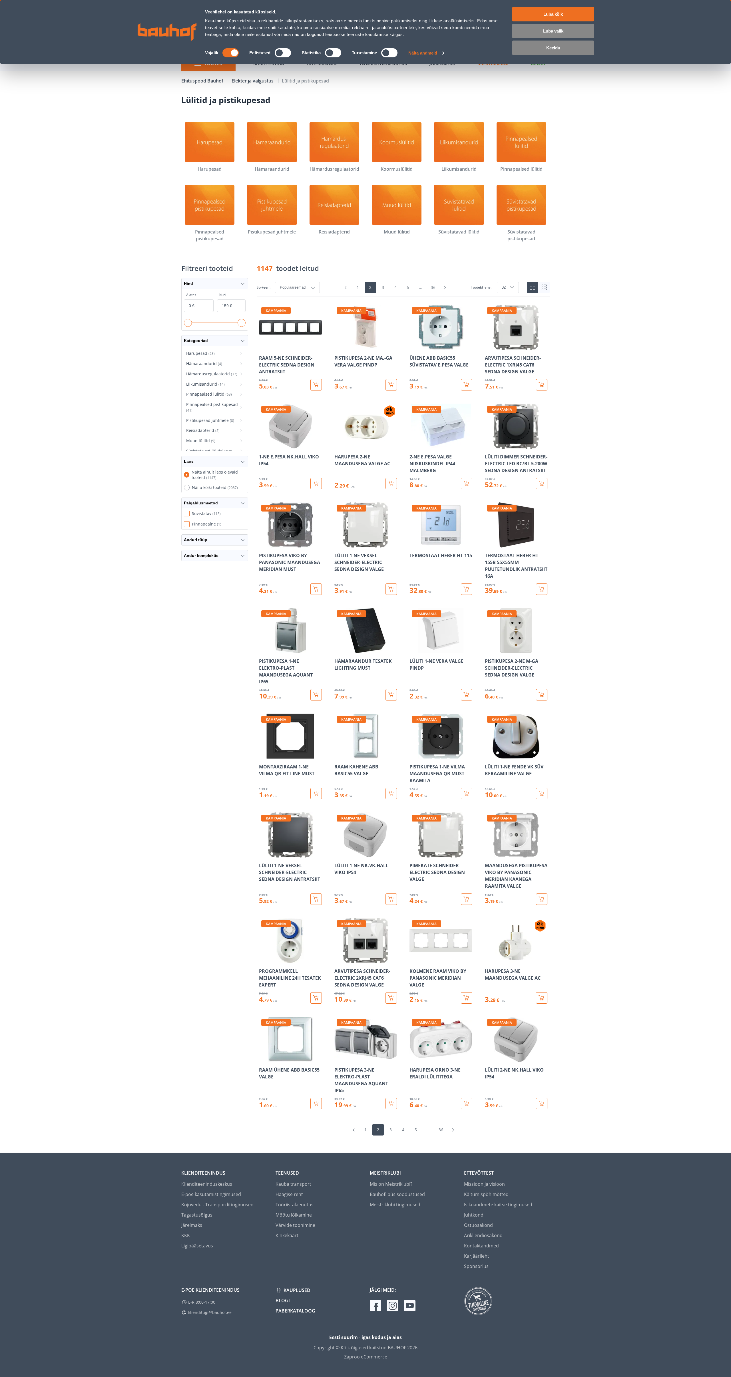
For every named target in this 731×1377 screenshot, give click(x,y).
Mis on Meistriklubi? (391, 1184)
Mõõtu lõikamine (294, 1215)
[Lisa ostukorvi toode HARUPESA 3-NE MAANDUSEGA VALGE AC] (541, 998)
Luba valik (553, 31)
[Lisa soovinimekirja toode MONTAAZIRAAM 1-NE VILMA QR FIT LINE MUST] (264, 755)
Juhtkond (473, 1215)
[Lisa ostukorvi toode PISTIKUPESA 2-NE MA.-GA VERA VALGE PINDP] (391, 384)
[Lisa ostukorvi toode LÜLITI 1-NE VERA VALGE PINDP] (466, 694)
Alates (191, 294)
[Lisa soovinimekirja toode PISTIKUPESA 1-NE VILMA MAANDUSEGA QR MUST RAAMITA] (414, 755)
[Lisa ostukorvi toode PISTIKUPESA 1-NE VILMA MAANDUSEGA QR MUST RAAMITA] (466, 793)
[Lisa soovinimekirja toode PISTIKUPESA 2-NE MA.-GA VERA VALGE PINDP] (339, 346)
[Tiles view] (532, 287)
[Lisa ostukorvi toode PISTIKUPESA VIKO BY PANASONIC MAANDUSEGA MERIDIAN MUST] (316, 589)
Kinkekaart (287, 1235)
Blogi (283, 1300)
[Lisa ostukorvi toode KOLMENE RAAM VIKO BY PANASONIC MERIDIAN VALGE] (466, 998)
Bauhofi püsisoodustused (397, 1194)
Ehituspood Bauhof (202, 81)
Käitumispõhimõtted (486, 1194)
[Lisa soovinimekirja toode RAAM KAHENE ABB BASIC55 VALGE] (339, 755)
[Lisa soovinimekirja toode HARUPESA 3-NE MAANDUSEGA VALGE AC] (490, 959)
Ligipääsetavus (197, 1246)
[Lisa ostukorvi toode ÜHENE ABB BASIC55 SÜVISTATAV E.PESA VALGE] (466, 384)
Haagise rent (289, 1194)
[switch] (283, 52)
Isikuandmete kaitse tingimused (498, 1204)
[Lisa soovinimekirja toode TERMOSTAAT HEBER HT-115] (414, 543)
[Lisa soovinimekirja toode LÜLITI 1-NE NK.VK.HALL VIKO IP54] (339, 853)
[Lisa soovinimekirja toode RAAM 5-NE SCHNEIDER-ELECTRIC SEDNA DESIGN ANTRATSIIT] (264, 346)
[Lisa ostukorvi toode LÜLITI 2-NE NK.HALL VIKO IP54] (541, 1103)
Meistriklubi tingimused (395, 1204)
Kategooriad (196, 340)
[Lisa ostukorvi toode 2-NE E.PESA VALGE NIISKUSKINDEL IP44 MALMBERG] (466, 483)
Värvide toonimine (295, 1225)
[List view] (544, 287)
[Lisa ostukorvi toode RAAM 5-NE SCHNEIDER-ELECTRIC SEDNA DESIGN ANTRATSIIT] (316, 384)
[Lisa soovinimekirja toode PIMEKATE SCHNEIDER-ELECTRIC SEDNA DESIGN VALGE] (414, 853)
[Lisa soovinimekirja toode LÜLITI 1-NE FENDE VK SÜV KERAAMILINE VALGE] (490, 755)
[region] (403, 707)
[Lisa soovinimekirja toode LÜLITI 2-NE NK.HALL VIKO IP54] (490, 1058)
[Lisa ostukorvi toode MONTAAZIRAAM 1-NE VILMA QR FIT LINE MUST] (316, 793)
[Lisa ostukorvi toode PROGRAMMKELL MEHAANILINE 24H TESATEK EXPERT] (316, 998)
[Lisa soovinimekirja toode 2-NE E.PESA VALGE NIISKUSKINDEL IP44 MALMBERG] (414, 445)
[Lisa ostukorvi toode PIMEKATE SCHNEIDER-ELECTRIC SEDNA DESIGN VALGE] (466, 899)
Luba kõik (553, 14)
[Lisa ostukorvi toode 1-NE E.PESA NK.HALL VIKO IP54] (316, 483)
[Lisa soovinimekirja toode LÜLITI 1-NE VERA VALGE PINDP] (414, 649)
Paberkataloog (295, 1311)
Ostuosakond (478, 1225)
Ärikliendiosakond (483, 1235)
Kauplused (296, 1290)
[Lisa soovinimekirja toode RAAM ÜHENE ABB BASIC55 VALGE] (264, 1058)
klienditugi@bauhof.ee (210, 1312)
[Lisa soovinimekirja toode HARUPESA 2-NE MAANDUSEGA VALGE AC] (339, 445)
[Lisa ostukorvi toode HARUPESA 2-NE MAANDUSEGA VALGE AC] (391, 483)
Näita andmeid (422, 53)
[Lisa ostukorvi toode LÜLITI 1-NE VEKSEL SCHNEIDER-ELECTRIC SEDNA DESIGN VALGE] (391, 589)
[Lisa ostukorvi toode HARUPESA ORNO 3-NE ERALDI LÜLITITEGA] (466, 1103)
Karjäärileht (476, 1256)
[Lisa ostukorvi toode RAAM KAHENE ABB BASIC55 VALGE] (391, 793)
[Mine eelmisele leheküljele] (346, 287)
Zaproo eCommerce (365, 1357)
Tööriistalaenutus (295, 1204)
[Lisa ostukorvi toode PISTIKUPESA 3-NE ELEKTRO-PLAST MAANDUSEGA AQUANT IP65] (391, 1103)
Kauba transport (293, 1184)
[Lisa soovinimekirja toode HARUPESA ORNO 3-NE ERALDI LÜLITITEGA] (414, 1058)
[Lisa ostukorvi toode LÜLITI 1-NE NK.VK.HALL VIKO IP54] (391, 899)
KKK (185, 1235)
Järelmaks (191, 1225)
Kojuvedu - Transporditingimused (217, 1204)
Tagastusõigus (196, 1215)
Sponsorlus (476, 1266)
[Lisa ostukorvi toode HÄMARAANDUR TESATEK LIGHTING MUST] (391, 694)
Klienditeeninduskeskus (206, 1184)
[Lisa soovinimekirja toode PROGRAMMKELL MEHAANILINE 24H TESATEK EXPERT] (264, 959)
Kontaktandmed (481, 1246)
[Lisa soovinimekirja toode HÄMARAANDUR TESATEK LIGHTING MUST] (339, 649)
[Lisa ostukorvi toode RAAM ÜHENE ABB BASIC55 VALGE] (316, 1103)
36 (433, 287)
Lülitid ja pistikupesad (305, 81)
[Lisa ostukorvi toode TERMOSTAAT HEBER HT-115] (466, 589)
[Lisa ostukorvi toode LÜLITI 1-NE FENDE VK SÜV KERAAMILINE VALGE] (541, 793)
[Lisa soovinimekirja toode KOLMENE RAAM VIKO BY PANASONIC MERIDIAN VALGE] (414, 959)
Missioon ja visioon (484, 1184)
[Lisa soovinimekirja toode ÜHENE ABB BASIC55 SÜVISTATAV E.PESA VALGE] (414, 346)
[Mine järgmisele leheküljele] (445, 287)
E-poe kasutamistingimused (211, 1194)
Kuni (222, 294)
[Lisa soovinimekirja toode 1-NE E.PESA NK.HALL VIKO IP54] (264, 445)
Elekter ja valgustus (253, 81)
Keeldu (553, 47)
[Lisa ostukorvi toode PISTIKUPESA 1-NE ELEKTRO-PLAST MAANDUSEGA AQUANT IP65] (316, 694)
